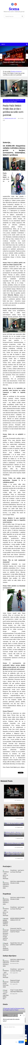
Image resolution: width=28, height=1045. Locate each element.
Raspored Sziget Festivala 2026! (15, 981)
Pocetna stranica (16, 71)
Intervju (12, 100)
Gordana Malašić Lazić (10, 118)
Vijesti (15, 101)
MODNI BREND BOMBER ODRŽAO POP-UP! (17, 919)
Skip (16, 1042)
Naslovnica (6, 100)
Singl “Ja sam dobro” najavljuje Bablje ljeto (16, 990)
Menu (3, 44)
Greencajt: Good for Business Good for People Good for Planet (17, 930)
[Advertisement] (14, 32)
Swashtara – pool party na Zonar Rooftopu (17, 871)
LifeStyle (17, 100)
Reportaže (10, 101)
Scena (14, 8)
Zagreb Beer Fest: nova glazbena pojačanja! (17, 943)
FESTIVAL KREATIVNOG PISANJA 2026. (17, 882)
